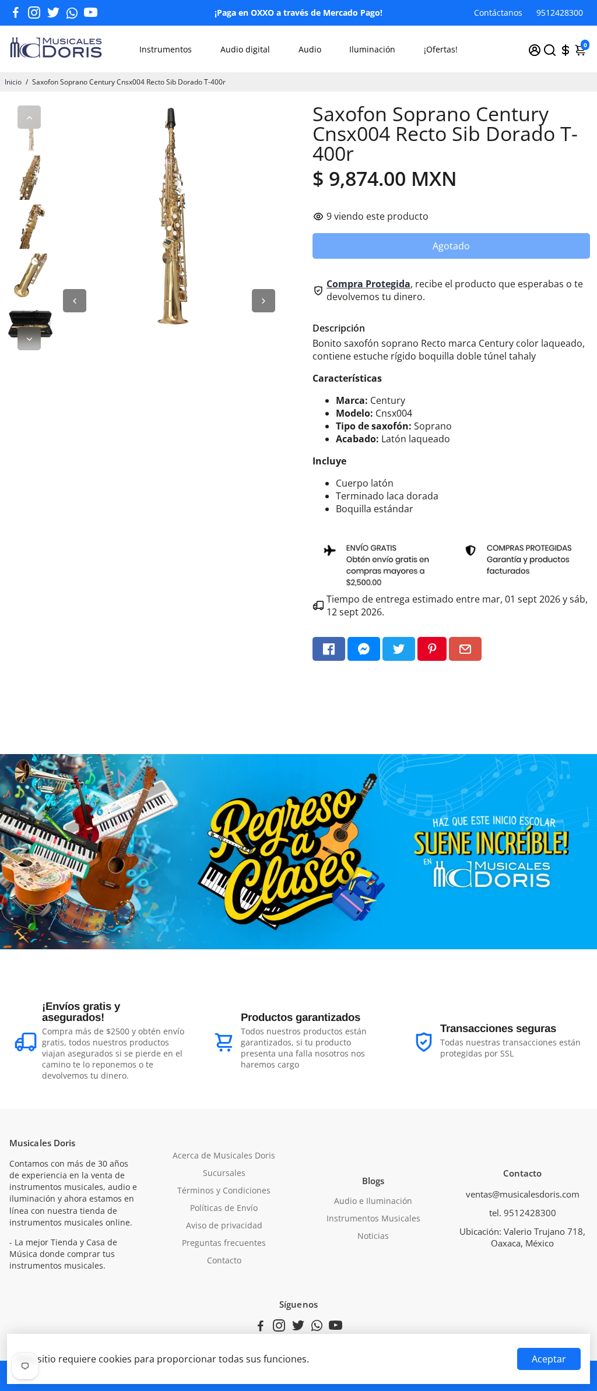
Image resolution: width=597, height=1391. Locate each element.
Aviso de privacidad (224, 1225)
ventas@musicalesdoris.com (523, 1194)
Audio (309, 49)
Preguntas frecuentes (224, 1243)
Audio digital (245, 49)
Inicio (13, 82)
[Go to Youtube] (90, 13)
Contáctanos (498, 12)
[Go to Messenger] (363, 649)
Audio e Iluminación (373, 1201)
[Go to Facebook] (15, 13)
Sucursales (224, 1173)
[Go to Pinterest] (432, 649)
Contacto (224, 1260)
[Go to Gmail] (465, 649)
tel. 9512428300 (522, 1213)
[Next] (29, 338)
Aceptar (549, 1359)
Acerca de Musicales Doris (224, 1155)
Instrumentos (165, 49)
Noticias (373, 1236)
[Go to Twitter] (53, 13)
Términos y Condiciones (224, 1190)
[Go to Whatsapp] (72, 13)
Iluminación (372, 49)
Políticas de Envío (224, 1208)
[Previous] (29, 117)
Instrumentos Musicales (373, 1218)
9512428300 (559, 12)
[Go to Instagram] (34, 13)
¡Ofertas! (441, 49)
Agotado (451, 246)
